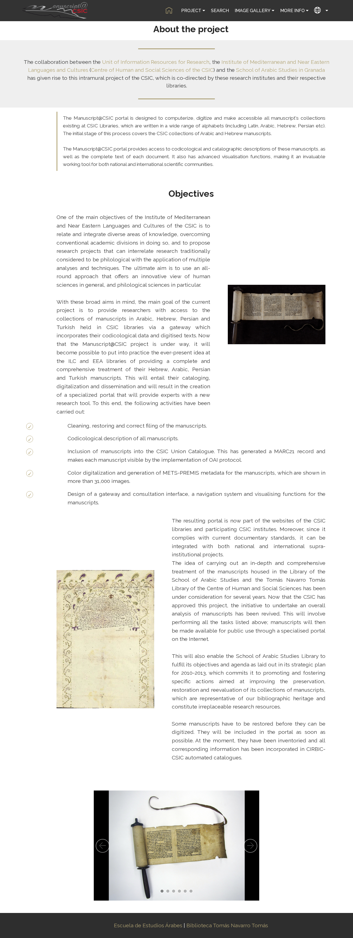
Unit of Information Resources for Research (155, 62)
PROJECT (191, 10)
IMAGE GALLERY (253, 10)
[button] (102, 846)
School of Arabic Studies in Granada (280, 70)
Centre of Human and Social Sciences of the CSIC (152, 70)
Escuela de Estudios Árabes (148, 925)
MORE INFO (292, 10)
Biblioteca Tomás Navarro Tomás (227, 925)
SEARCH (220, 10)
